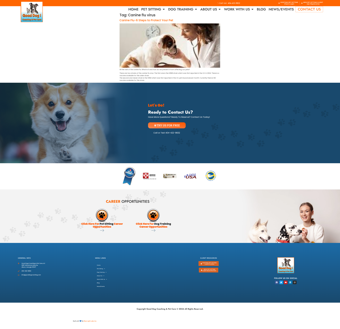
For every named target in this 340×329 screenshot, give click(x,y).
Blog (261, 9)
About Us (208, 9)
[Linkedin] (290, 282)
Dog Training (180, 9)
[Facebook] (276, 282)
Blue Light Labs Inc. (90, 321)
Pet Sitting (151, 9)
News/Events (281, 9)
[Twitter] (281, 282)
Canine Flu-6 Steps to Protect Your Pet (146, 20)
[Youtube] (285, 282)
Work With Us (237, 9)
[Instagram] (295, 282)
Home (133, 9)
